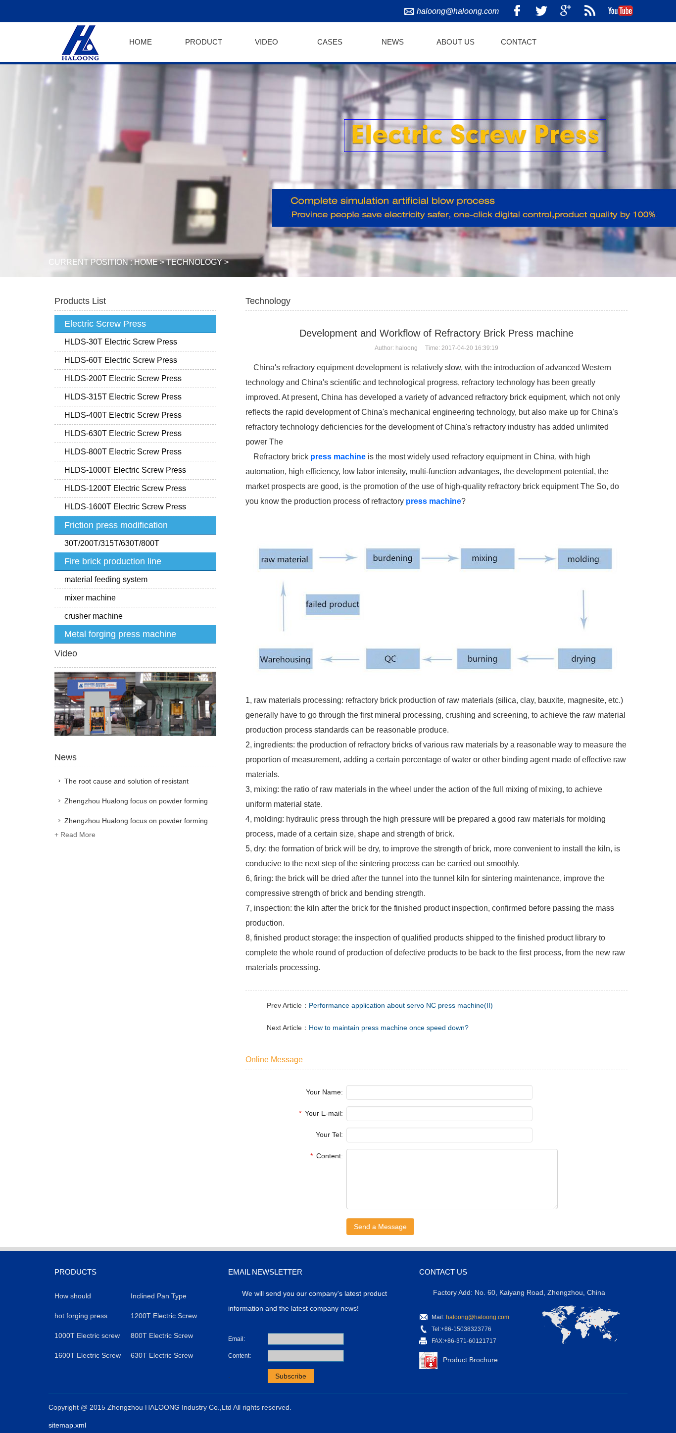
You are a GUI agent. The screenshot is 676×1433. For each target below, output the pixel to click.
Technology (194, 262)
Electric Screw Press (105, 324)
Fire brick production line (112, 561)
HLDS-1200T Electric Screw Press (125, 488)
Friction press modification (116, 525)
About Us (455, 42)
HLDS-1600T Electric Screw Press (125, 506)
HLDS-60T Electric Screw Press (120, 360)
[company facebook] (517, 11)
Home (140, 42)
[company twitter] (541, 11)
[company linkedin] (590, 11)
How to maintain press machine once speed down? (389, 1028)
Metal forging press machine (120, 634)
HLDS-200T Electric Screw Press (123, 378)
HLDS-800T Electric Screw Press (123, 451)
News (393, 42)
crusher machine (93, 616)
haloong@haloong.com (458, 11)
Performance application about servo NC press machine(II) (401, 1005)
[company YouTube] (620, 11)
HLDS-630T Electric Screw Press (123, 433)
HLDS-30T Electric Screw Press (120, 342)
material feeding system (105, 579)
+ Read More (75, 835)
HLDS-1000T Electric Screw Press (125, 470)
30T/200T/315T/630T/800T (111, 543)
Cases (329, 42)
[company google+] (566, 11)
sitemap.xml (67, 1425)
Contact (518, 42)
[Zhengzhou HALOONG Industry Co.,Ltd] (78, 41)
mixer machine (90, 597)
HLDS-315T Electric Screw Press (123, 397)
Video (266, 42)
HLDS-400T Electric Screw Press (123, 415)
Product (203, 42)
